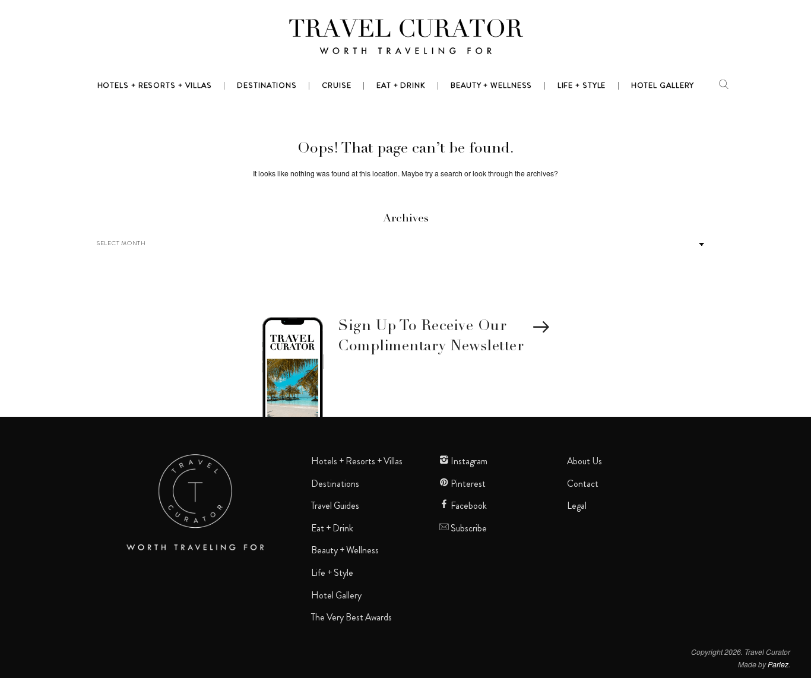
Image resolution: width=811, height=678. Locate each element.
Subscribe (468, 528)
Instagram (468, 461)
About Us (584, 461)
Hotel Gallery (336, 595)
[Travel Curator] (405, 39)
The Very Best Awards (351, 617)
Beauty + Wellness (345, 550)
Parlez (778, 664)
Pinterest (467, 483)
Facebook (468, 505)
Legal (577, 505)
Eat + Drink (332, 528)
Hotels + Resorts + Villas (357, 461)
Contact (582, 483)
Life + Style (332, 572)
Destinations (335, 483)
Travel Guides (335, 505)
